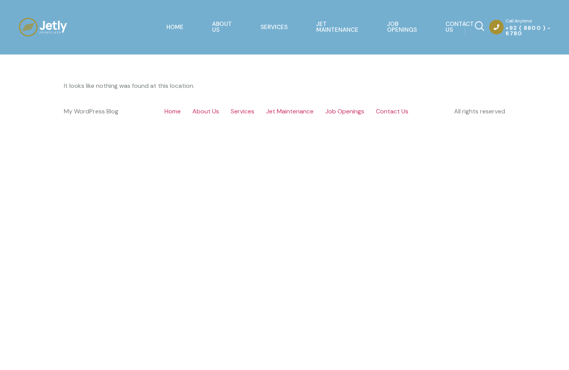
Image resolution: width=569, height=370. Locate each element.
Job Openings (402, 27)
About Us (222, 27)
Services (274, 27)
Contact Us (460, 27)
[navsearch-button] (472, 27)
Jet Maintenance (337, 27)
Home (174, 27)
